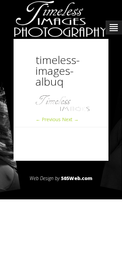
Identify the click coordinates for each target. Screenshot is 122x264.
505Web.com (77, 178)
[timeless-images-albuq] (63, 109)
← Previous (48, 119)
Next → (70, 119)
